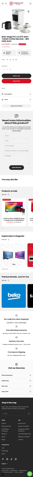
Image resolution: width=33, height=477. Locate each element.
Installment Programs (5, 430)
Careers (20, 439)
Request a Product (24, 437)
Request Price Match (16, 106)
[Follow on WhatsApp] (16, 459)
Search (4, 423)
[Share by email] (16, 59)
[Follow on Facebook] (3, 459)
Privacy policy (5, 470)
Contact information (7, 472)
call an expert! (16, 130)
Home (3, 437)
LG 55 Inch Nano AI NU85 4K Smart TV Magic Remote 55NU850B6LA (14, 219)
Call (3, 448)
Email (3, 454)
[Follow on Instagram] (7, 459)
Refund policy (13, 470)
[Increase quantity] (10, 69)
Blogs (3, 439)
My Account (21, 423)
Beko (3, 88)
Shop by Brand (6, 426)
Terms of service (18, 472)
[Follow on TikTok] (11, 459)
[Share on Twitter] (10, 59)
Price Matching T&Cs (24, 434)
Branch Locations (23, 426)
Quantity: (4, 66)
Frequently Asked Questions (23, 430)
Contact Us (5, 445)
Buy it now (16, 81)
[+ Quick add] (23, 214)
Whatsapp (5, 451)
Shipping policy (23, 470)
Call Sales (10, 322)
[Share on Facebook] (7, 59)
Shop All (4, 434)
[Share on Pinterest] (13, 59)
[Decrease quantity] (4, 69)
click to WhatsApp (20, 322)
